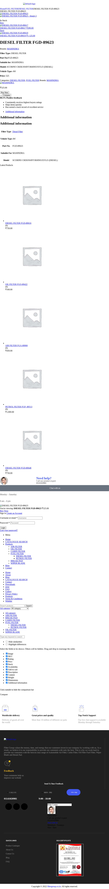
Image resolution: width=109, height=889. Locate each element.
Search (29, 606)
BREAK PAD (17, 561)
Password (5, 523)
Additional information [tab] (16, 117)
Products (9, 544)
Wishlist (8, 601)
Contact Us (10, 854)
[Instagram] (24, 806)
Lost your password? (9, 530)
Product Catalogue (13, 846)
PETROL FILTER (24, 558)
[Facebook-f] (8, 806)
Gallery (8, 591)
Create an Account (14, 513)
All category (10, 613)
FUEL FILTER (11, 9)
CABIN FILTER (18, 551)
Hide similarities (15, 642)
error (7, 587)
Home (2, 9)
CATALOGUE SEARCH (16, 542)
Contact (8, 568)
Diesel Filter (17, 131)
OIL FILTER (16, 549)
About (8, 575)
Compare (6, 95)
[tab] (57, 111)
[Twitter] (16, 806)
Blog (7, 565)
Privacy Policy (11, 594)
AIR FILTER (16, 546)
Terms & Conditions (13, 599)
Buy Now (4, 93)
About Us (9, 850)
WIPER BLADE (18, 563)
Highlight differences (17, 644)
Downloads (10, 584)
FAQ (7, 589)
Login (3, 528)
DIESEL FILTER (25, 9)
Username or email (8, 518)
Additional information (14, 111)
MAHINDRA (13, 49)
